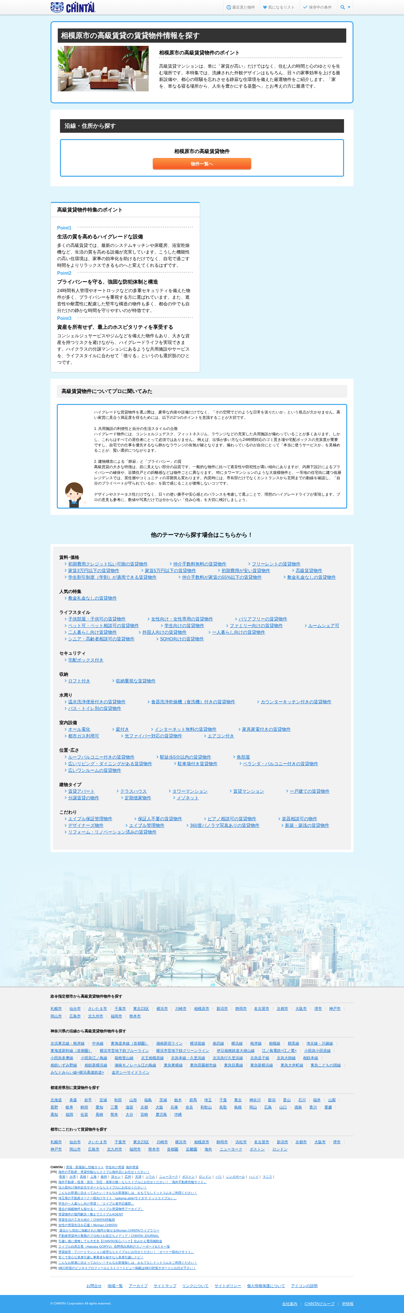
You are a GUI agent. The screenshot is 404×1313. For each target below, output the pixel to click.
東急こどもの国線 (326, 1065)
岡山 (253, 1107)
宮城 (103, 1100)
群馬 (193, 1100)
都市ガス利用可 (83, 735)
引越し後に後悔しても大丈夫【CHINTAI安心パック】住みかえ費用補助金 (110, 1241)
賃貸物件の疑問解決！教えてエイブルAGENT (90, 1214)
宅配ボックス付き (86, 660)
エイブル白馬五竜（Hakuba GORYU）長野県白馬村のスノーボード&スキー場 (114, 1246)
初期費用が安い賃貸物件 (246, 570)
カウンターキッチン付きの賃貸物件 (296, 701)
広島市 (75, 1016)
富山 (287, 1100)
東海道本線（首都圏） (130, 1043)
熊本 (114, 1114)
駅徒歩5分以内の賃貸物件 (185, 757)
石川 (302, 1100)
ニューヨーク (231, 1149)
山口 (283, 1107)
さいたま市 (97, 1009)
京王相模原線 (152, 1058)
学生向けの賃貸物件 (184, 625)
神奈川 (255, 1100)
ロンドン (280, 1149)
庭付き (122, 729)
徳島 (298, 1107)
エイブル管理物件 (146, 825)
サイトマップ (165, 1286)
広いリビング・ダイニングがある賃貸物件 (110, 763)
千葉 (223, 1100)
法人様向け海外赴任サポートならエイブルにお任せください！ (102, 1187)
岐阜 (69, 1107)
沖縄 (178, 1114)
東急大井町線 (292, 1065)
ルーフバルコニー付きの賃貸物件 (101, 757)
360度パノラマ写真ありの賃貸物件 (224, 825)
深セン (116, 1176)
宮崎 (144, 1114)
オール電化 (79, 729)
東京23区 (141, 1009)
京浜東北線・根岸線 (67, 1043)
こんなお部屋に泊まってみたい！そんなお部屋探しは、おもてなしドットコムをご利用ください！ (127, 1192)
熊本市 (135, 1016)
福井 (317, 1100)
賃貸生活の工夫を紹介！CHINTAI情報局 (86, 1219)
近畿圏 (191, 1149)
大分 (129, 1114)
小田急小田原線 (317, 1051)
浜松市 (241, 1142)
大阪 (159, 1107)
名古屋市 (261, 1009)
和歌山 (206, 1107)
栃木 (178, 1100)
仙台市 (75, 1009)
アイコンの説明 (304, 1286)
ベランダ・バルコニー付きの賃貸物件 (280, 763)
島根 (238, 1107)
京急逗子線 (259, 1058)
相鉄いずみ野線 (63, 1065)
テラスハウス (133, 791)
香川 (313, 1107)
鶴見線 (293, 1043)
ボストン (257, 1149)
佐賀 (84, 1114)
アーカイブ (138, 1286)
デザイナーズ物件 (86, 825)
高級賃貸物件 (309, 570)
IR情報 (348, 1304)
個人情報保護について (266, 1286)
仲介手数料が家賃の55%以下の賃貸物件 (222, 577)
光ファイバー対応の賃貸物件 (153, 735)
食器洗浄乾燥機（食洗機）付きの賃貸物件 (193, 701)
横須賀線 (197, 1043)
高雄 (83, 1176)
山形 (133, 1100)
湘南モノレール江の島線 (135, 1065)
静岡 (84, 1107)
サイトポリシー (228, 1286)
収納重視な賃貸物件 (136, 680)
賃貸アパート (81, 791)
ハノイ (253, 1176)
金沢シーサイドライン (131, 1072)
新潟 (272, 1100)
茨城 (163, 1100)
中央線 (98, 1043)
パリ (219, 1176)
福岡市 (116, 1016)
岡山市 (56, 1016)
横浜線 (237, 1043)
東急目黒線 (233, 1065)
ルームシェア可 (323, 625)
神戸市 (335, 1009)
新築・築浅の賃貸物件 (307, 825)
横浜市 (162, 1009)
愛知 (99, 1107)
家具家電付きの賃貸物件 (266, 729)
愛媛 (328, 1107)
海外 (208, 1149)
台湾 (72, 1176)
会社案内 (289, 1304)
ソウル (150, 1176)
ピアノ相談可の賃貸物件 (232, 818)
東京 (238, 1100)
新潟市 (222, 1009)
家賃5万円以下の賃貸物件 (170, 570)
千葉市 (120, 1009)
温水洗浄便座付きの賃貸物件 (97, 701)
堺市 (318, 1009)
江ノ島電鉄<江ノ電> (279, 1051)
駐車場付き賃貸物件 (197, 763)
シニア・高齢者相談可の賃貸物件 (101, 638)
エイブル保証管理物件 (90, 818)
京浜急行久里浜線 (228, 1058)
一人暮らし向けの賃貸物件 (238, 632)
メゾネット (188, 797)
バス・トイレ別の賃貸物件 (94, 708)
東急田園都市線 (203, 1065)
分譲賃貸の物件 (83, 797)
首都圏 (172, 1149)
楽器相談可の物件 (299, 818)
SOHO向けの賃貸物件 (182, 638)
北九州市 (95, 1016)
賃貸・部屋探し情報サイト (85, 1167)
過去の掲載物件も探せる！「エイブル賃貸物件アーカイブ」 (101, 1209)
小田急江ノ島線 (94, 1058)
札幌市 (56, 1009)
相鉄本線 (310, 1058)
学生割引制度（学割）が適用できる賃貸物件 (112, 577)
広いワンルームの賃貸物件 (94, 770)
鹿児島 (161, 1114)
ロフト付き (79, 680)
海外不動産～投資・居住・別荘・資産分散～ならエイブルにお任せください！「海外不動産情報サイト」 (132, 1182)
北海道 (56, 1100)
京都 (144, 1107)
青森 (73, 1100)
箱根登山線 (124, 1058)
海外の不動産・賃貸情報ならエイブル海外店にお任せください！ (104, 1172)
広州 (128, 1176)
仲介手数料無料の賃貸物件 (199, 563)
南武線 (218, 1043)
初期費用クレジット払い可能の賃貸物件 (108, 563)
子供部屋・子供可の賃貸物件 (97, 618)
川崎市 (181, 1009)
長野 (54, 1107)
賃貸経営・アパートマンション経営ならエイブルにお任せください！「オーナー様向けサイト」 (126, 1252)
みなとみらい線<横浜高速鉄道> (77, 1072)
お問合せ (94, 1286)
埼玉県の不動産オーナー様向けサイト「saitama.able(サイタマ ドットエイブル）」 (117, 1198)
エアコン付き (221, 735)
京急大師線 (286, 1058)
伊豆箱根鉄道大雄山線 (236, 1051)
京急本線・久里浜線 (188, 1058)
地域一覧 (115, 1286)
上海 (93, 1176)
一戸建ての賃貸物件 (310, 791)
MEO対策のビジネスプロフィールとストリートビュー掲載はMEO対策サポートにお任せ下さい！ (127, 1268)
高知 (54, 1114)
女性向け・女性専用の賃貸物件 (182, 618)
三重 (114, 1107)
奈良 (189, 1107)
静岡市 (241, 1009)
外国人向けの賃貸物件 (164, 632)
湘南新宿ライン (169, 1043)
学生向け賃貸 (114, 1167)
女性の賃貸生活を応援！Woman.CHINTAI (87, 1225)
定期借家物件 (138, 797)
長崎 (99, 1114)
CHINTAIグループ (320, 1304)
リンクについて (195, 1286)
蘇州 (104, 1176)
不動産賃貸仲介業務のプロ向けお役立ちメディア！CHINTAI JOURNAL (108, 1235)
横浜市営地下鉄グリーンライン (182, 1051)
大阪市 (301, 1009)
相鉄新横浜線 (96, 1065)
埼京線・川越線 (319, 1043)
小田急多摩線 (61, 1058)
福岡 (69, 1114)
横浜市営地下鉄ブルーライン (124, 1051)
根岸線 (256, 1043)
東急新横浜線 (261, 1065)
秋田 (118, 1100)
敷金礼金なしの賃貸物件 (311, 577)
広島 (268, 1107)
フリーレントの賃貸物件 (276, 563)
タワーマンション (190, 791)
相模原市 (201, 1009)
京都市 (282, 1009)
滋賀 (129, 1107)
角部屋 (243, 757)
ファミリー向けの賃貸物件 (256, 625)
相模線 (274, 1043)
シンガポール (235, 1176)
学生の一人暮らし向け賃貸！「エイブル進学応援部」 (96, 1203)
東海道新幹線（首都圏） (71, 1051)
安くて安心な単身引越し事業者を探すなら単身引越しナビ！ (101, 1257)
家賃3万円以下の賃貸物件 (93, 570)
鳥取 (223, 1107)
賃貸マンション (248, 791)
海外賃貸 (132, 1167)
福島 (148, 1100)
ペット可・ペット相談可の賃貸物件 (103, 625)
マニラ (267, 1176)
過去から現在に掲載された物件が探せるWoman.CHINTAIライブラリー (108, 1230)
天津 (138, 1176)
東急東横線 (173, 1065)
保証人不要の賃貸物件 (160, 818)
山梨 (332, 1100)
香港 (62, 1176)
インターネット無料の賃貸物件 (186, 729)
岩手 (88, 1100)
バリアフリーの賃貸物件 (263, 618)
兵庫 (174, 1107)
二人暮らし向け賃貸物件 (92, 632)
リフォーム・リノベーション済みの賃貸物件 (112, 831)
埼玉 (208, 1100)
